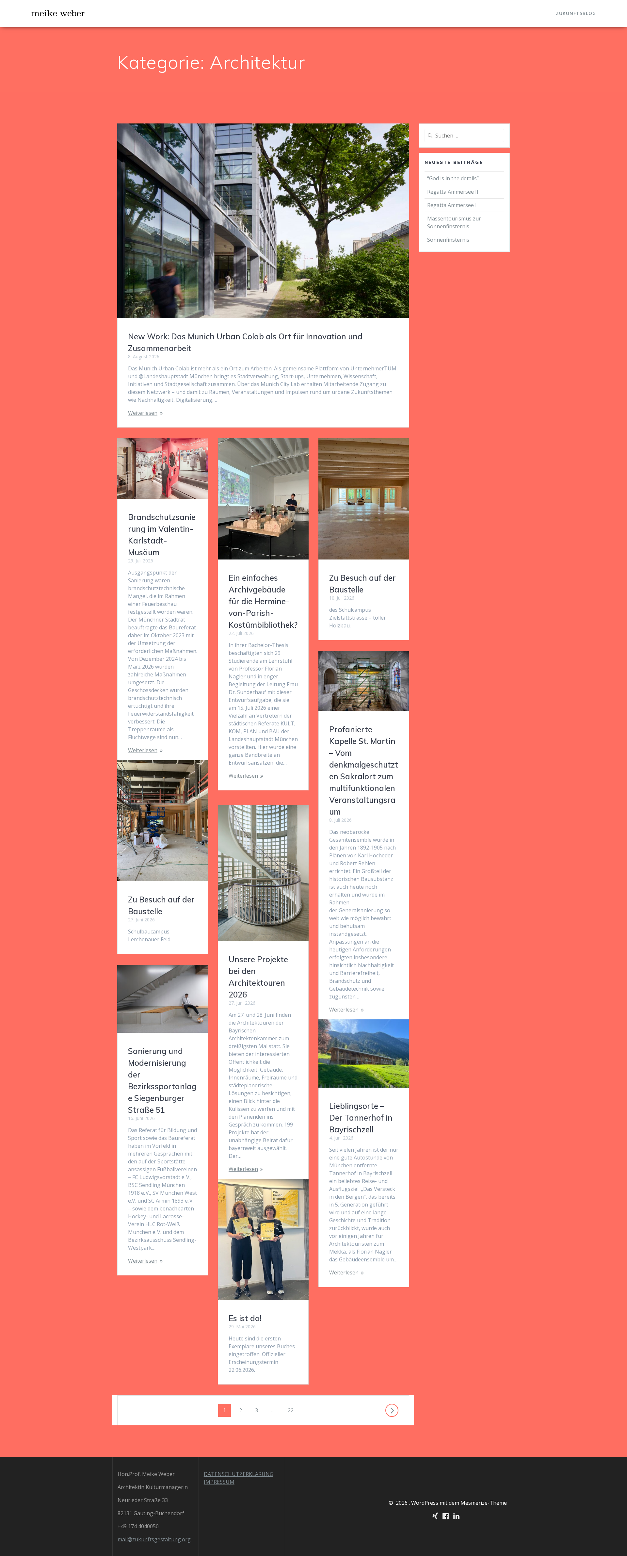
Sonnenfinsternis (448, 239)
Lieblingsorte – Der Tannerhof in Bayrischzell (361, 1117)
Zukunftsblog (576, 13)
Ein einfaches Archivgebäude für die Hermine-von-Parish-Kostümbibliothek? (263, 601)
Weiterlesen (142, 412)
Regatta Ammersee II (452, 191)
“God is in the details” (453, 178)
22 (292, 1410)
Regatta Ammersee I (452, 205)
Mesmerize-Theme (483, 1502)
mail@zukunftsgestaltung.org (154, 1539)
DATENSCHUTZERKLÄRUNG (238, 1474)
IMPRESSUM (219, 1481)
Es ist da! (245, 1318)
